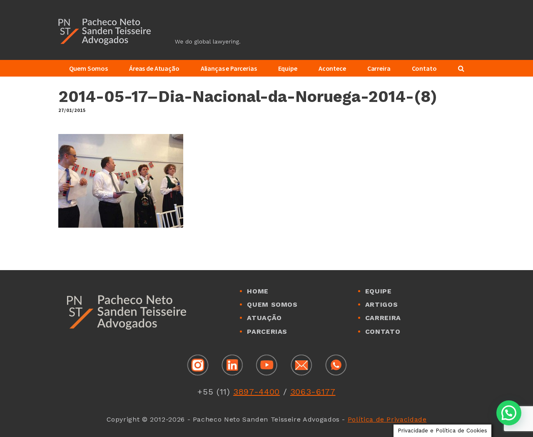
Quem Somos (272, 304)
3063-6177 (313, 392)
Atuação (264, 318)
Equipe (378, 291)
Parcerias (267, 331)
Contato (382, 331)
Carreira (383, 318)
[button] (508, 412)
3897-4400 (256, 392)
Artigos (381, 304)
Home (258, 291)
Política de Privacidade (387, 419)
